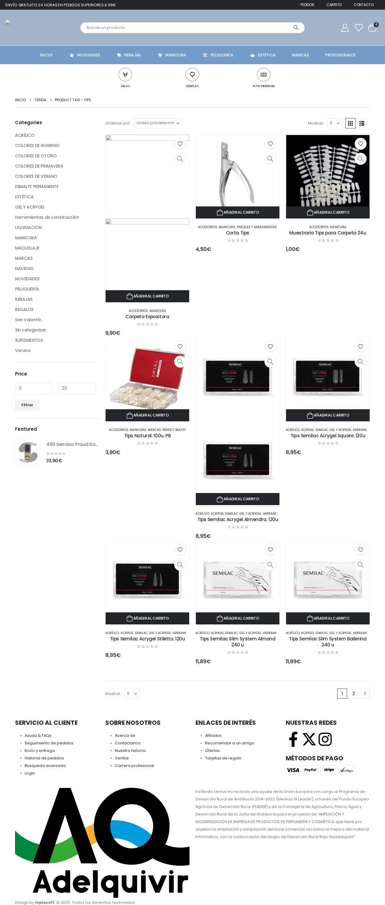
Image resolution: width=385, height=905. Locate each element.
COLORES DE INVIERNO (37, 146)
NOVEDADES (27, 279)
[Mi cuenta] (345, 28)
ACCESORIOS (138, 311)
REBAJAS (23, 299)
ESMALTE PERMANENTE (36, 187)
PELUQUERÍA (27, 289)
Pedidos (307, 4)
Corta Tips (237, 233)
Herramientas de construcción (47, 217)
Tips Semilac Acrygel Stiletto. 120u (147, 639)
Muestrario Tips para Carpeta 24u (327, 233)
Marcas (300, 55)
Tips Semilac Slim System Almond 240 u (237, 642)
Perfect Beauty (174, 430)
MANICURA (157, 311)
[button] (350, 123)
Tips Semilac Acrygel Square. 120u (328, 435)
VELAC (125, 86)
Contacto (364, 4)
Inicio (46, 55)
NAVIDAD (24, 269)
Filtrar (27, 404)
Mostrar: (316, 123)
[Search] (296, 28)
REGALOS (24, 309)
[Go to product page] (27, 452)
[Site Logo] (34, 28)
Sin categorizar (30, 330)
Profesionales (340, 55)
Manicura (175, 55)
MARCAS (154, 430)
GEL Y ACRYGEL (250, 513)
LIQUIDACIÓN (28, 228)
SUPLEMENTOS (29, 340)
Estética (267, 55)
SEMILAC (192, 86)
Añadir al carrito (151, 296)
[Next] (365, 694)
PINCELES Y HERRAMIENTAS (257, 227)
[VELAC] (125, 74)
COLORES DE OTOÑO (36, 156)
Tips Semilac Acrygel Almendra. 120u (237, 519)
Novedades (88, 55)
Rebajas (132, 55)
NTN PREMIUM (264, 86)
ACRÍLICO (202, 513)
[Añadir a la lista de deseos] (180, 143)
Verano (22, 350)
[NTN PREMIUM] (263, 74)
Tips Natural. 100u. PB (147, 435)
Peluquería (222, 55)
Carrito (334, 4)
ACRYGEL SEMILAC (224, 513)
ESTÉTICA (24, 197)
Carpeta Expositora (147, 316)
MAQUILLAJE (27, 248)
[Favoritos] (358, 28)
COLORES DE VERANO (36, 176)
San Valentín (28, 320)
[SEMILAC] (192, 74)
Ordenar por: (118, 123)
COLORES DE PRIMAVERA (39, 166)
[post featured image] (237, 176)
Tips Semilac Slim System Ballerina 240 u (327, 642)
